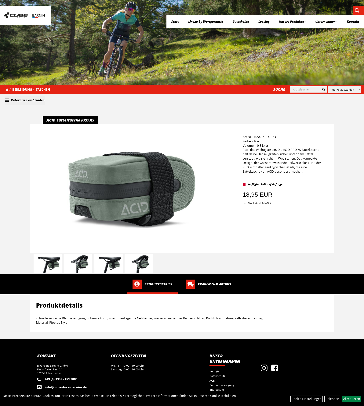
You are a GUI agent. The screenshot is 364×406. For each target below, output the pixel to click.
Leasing (264, 21)
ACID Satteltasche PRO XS (70, 120)
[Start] (7, 89)
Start (175, 21)
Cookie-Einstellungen (307, 399)
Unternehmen (325, 21)
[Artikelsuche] (357, 11)
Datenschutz (217, 376)
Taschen (43, 89)
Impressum (216, 389)
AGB (212, 380)
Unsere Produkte (291, 21)
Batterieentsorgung (221, 385)
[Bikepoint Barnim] (24, 15)
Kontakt (353, 21)
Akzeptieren (351, 399)
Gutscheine (240, 21)
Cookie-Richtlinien (223, 396)
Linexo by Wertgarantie (205, 21)
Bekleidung (22, 89)
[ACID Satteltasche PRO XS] (131, 189)
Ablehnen (332, 399)
